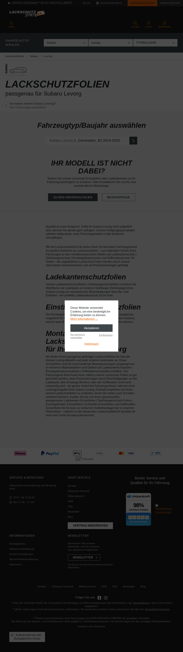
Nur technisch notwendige (77, 336)
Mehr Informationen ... (84, 318)
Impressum (91, 343)
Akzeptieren (91, 328)
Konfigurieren (106, 335)
